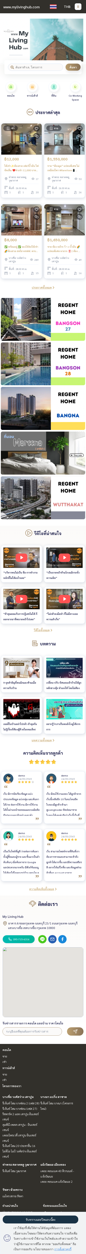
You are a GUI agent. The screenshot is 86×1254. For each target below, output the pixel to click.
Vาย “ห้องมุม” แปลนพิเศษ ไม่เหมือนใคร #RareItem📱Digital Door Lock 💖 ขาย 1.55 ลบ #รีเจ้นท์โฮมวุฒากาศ (63, 168)
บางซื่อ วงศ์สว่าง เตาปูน (18, 1097)
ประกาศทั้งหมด (42, 287)
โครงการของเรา (12, 1086)
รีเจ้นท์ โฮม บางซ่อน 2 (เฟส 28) (21, 1103)
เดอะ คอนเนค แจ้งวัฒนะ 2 (56, 1181)
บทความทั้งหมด (42, 740)
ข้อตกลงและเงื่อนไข (55, 1205)
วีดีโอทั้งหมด (42, 630)
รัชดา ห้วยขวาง (13, 1189)
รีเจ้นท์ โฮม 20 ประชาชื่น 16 (19, 1146)
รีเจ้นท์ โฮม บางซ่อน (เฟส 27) (20, 1108)
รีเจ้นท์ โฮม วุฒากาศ (14, 1171)
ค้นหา (73, 67)
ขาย (5, 1056)
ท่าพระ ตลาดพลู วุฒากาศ (20, 1164)
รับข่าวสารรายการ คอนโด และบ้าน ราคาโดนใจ (33, 1023)
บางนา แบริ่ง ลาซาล (53, 1097)
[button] (80, 38)
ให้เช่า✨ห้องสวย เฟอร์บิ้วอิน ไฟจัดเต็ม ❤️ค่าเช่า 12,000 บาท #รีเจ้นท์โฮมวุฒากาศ (21, 168)
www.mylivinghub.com (21, 6)
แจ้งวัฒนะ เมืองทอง (53, 1164)
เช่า (4, 1061)
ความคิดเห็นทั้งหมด (41, 889)
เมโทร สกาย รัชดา (13, 1196)
